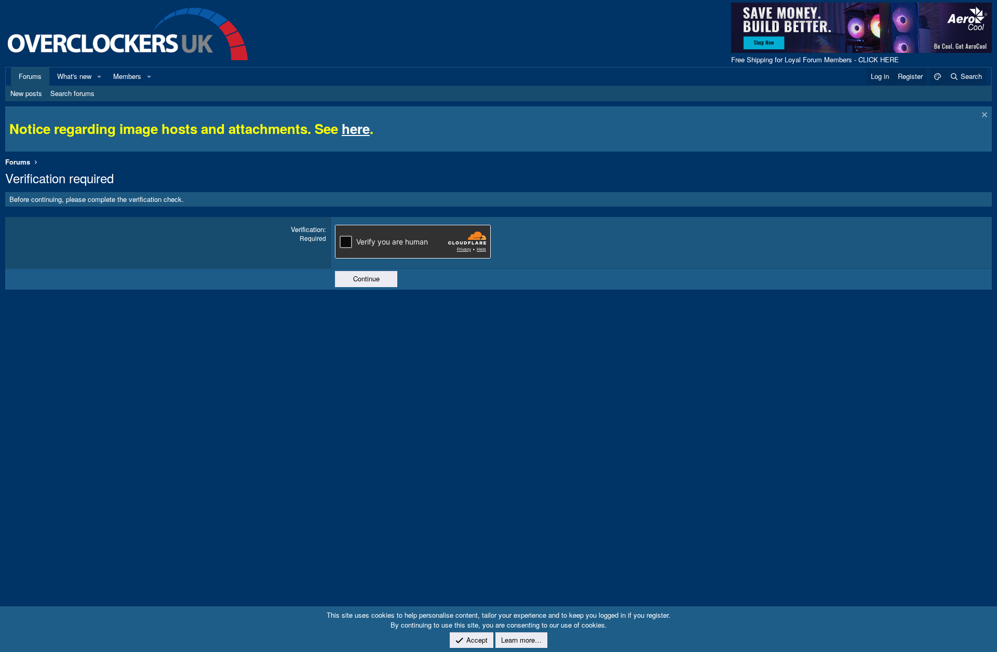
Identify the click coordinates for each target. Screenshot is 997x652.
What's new (74, 76)
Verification (307, 229)
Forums (30, 76)
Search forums (72, 93)
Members (127, 76)
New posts (26, 93)
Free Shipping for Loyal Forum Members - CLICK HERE (815, 59)
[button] (99, 76)
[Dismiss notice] (983, 116)
